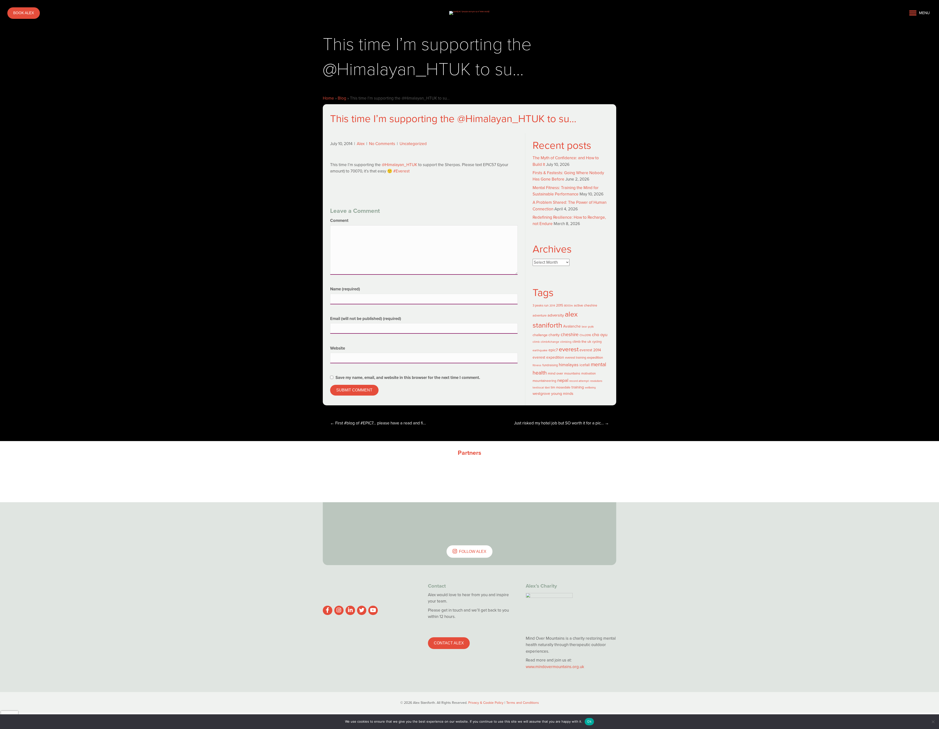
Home (328, 98)
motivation (588, 373)
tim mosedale (560, 387)
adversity (556, 315)
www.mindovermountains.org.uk (555, 667)
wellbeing (590, 387)
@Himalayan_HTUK (399, 165)
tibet (547, 387)
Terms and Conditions (522, 702)
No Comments (382, 144)
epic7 (553, 350)
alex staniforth (555, 319)
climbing (565, 342)
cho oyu (599, 334)
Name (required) (345, 289)
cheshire (570, 334)
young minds (562, 393)
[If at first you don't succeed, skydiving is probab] (445, 519)
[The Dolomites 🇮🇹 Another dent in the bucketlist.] (396, 519)
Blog (342, 98)
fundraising (550, 365)
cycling (597, 341)
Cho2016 (585, 335)
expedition (595, 357)
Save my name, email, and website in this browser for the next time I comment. (407, 378)
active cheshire (585, 305)
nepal (562, 380)
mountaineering (544, 380)
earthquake (540, 350)
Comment (339, 220)
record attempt (579, 381)
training (577, 387)
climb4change (550, 342)
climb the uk (581, 341)
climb (536, 342)
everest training (575, 357)
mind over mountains (564, 373)
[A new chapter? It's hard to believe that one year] (494, 519)
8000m (568, 306)
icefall (585, 365)
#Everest (401, 171)
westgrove (541, 393)
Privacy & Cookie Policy (485, 702)
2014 (552, 306)
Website (337, 348)
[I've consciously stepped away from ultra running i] (542, 519)
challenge (540, 335)
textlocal (538, 387)
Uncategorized (413, 144)
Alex (361, 144)
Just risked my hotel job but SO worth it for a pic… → (561, 423)
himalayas (569, 364)
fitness (537, 365)
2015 (559, 305)
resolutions (596, 381)
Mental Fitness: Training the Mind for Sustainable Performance (566, 191)
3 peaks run (540, 305)
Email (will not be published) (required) (365, 319)
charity (554, 335)
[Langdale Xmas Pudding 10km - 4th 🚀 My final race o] (591, 519)
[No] (932, 721)
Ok (589, 721)
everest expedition (548, 357)
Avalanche (572, 326)
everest (569, 349)
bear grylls (588, 327)
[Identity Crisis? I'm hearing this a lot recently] (347, 519)
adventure (540, 315)
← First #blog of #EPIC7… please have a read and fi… (378, 423)
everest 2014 (590, 350)
